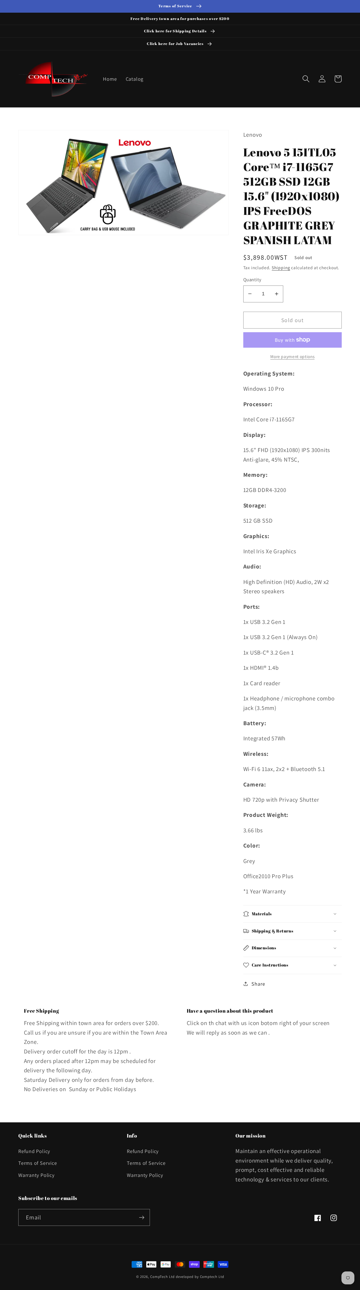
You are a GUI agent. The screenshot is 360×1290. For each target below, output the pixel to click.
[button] (306, 79)
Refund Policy (34, 1151)
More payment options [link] (292, 356)
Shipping (281, 267)
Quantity (252, 280)
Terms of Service (37, 1162)
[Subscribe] (142, 1217)
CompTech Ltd (162, 1276)
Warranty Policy (36, 1175)
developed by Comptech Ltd (200, 1276)
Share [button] (258, 983)
